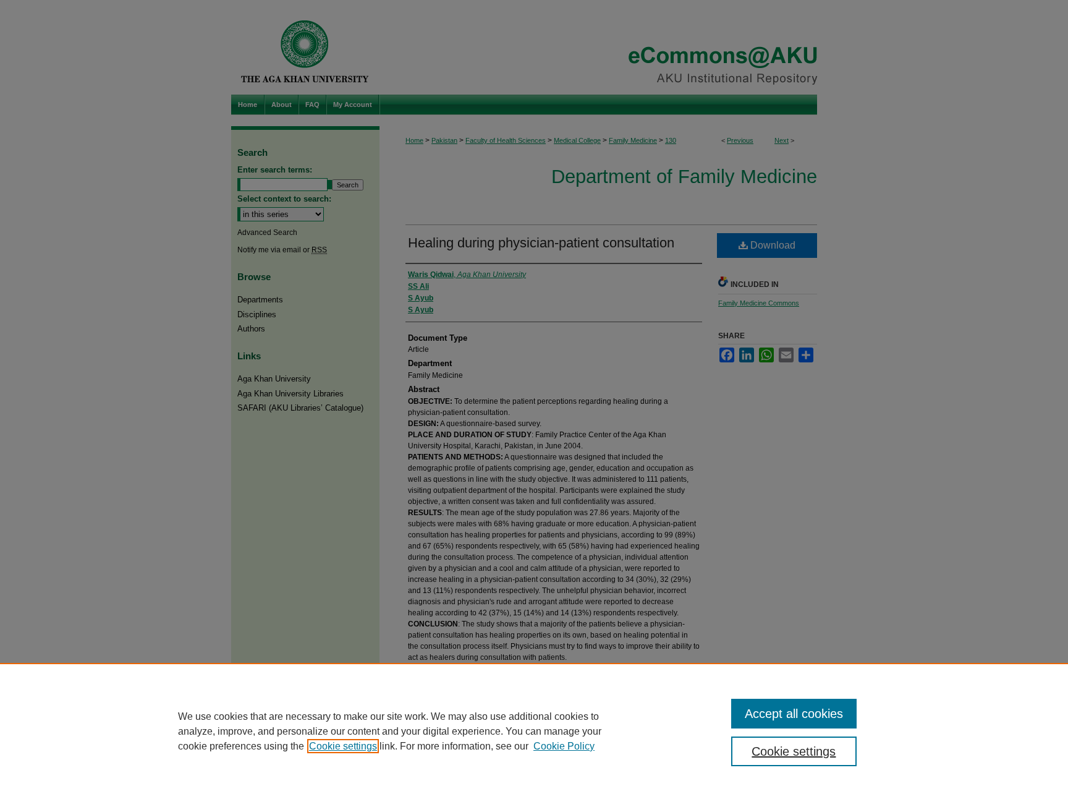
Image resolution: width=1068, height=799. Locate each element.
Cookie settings (343, 746)
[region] (534, 731)
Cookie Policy (564, 746)
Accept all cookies (794, 713)
